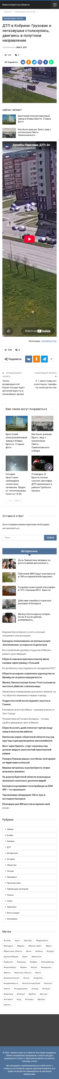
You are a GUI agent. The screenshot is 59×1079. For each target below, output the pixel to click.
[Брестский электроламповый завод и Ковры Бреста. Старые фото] (9, 119)
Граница (10, 841)
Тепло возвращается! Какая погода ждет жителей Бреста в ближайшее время (13, 387)
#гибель (39, 951)
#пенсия (48, 983)
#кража (23, 967)
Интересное (12, 853)
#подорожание (21, 989)
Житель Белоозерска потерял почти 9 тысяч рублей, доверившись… (34, 617)
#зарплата (8, 962)
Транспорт (12, 907)
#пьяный (21, 994)
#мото (38, 973)
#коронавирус (10, 967)
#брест (49, 946)
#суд (19, 999)
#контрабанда (47, 962)
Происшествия (13, 883)
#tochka (7, 941)
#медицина (46, 967)
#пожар (34, 989)
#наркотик (38, 978)
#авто (17, 941)
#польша (46, 989)
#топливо (29, 999)
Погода (10, 871)
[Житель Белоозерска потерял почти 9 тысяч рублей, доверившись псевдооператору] (9, 618)
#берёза (20, 946)
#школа (7, 1005)
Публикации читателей (14, 18)
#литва (34, 967)
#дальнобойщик (11, 957)
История (11, 859)
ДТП (9, 847)
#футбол (41, 999)
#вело (28, 951)
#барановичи (42, 941)
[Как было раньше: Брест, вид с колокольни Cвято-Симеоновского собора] (9, 133)
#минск (7, 973)
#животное (36, 957)
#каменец (21, 962)
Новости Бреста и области (16, 4)
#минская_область (22, 973)
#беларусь (8, 946)
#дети (25, 957)
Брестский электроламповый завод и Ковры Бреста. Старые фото (34, 119)
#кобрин (33, 962)
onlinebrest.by (49, 341)
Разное (10, 895)
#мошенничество (11, 978)
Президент (12, 877)
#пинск (7, 989)
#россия (43, 994)
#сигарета (8, 999)
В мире (10, 835)
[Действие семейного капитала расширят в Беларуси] (9, 604)
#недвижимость (11, 983)
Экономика (12, 919)
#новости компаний (31, 983)
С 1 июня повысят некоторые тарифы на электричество (45, 384)
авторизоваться (10, 528)
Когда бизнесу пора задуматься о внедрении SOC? (29, 668)
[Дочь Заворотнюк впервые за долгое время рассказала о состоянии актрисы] (9, 564)
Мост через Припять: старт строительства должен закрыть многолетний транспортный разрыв (26, 750)
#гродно (50, 951)
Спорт (9, 901)
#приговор (8, 994)
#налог (26, 978)
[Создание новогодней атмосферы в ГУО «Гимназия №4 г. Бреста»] (9, 591)
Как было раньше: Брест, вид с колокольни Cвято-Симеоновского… (34, 132)
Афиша (10, 829)
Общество (12, 865)
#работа (32, 994)
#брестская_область (13, 951)
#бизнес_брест (35, 946)
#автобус (28, 941)
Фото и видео (13, 913)
